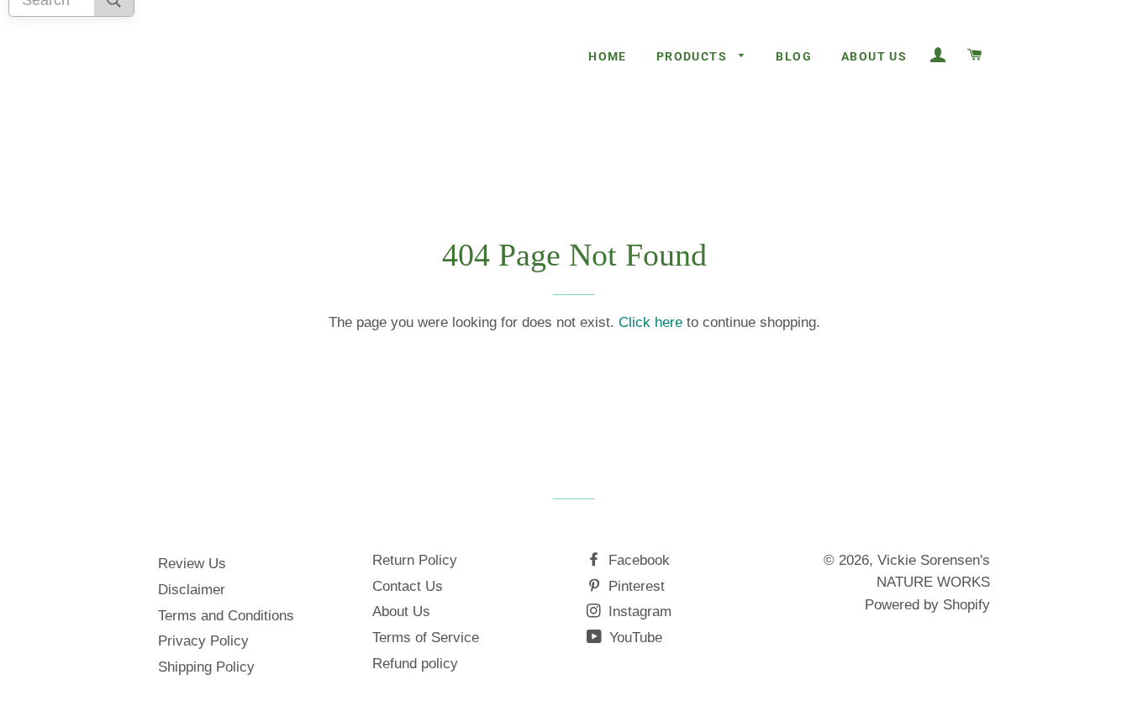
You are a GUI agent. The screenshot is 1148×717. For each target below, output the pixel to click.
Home (607, 56)
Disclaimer (191, 590)
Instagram (637, 611)
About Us (874, 56)
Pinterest (634, 586)
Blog (794, 56)
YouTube (633, 638)
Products (693, 56)
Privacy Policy (203, 641)
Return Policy (414, 560)
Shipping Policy (206, 667)
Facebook (637, 560)
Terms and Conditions (226, 616)
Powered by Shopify (927, 605)
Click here (650, 322)
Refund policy (415, 664)
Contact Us (407, 586)
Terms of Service (425, 638)
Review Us (192, 564)
